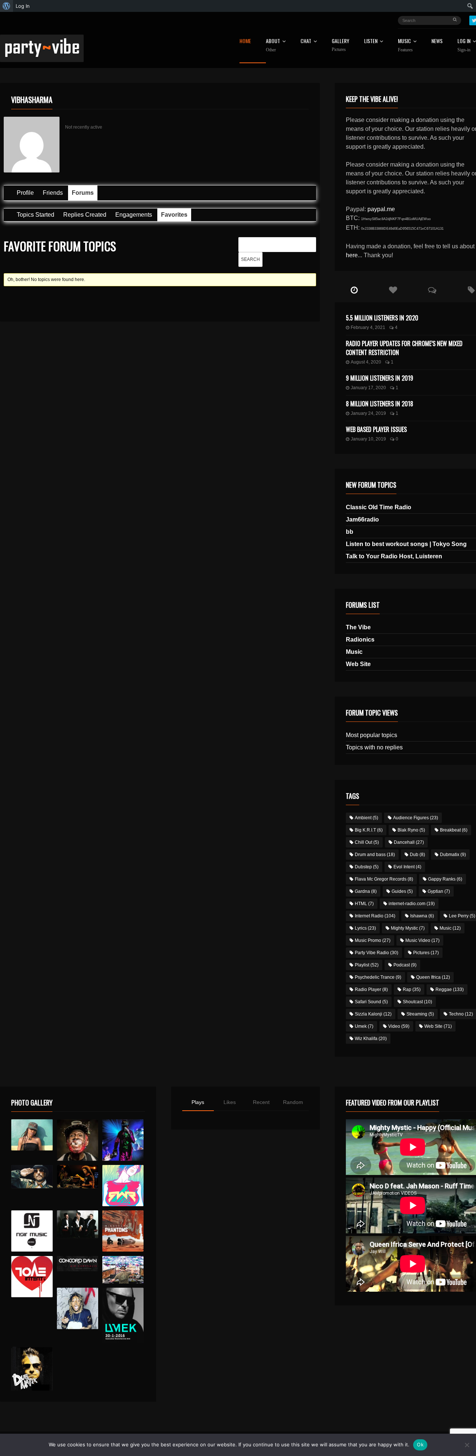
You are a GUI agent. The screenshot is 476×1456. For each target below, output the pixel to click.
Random (293, 1102)
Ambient (366, 817)
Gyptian (439, 891)
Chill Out (367, 842)
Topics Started (35, 215)
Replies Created (84, 215)
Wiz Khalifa (371, 1038)
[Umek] (123, 1315)
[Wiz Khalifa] (77, 1308)
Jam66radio (362, 519)
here (352, 255)
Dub (417, 854)
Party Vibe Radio (376, 952)
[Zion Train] (77, 1176)
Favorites (174, 215)
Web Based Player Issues (376, 429)
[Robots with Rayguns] (123, 1185)
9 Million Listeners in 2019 (379, 378)
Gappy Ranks (445, 879)
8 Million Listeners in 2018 (379, 403)
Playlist (367, 965)
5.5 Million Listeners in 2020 (382, 317)
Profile (25, 193)
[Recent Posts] (354, 290)
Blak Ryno (411, 830)
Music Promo (372, 940)
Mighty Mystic (408, 928)
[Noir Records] (31, 1231)
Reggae (449, 989)
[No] (466, 1445)
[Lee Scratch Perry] (77, 1139)
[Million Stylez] (31, 1176)
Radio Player (371, 989)
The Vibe (358, 627)
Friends (53, 193)
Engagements (133, 215)
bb (349, 532)
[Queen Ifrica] (31, 1134)
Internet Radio (375, 916)
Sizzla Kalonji (373, 1014)
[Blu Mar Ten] (77, 1224)
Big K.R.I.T (369, 830)
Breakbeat (453, 830)
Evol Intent (407, 866)
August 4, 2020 (366, 362)
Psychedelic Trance (378, 977)
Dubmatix (453, 854)
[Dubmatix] (31, 1369)
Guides (402, 891)
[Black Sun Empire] (123, 1231)
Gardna (366, 891)
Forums (83, 193)
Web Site (358, 664)
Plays (198, 1102)
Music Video (422, 940)
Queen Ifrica (433, 977)
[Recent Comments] (432, 290)
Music (354, 652)
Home (245, 41)
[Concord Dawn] (77, 1264)
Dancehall (409, 842)
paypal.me (381, 209)
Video (398, 1026)
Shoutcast (417, 1001)
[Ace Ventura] (123, 1270)
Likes (229, 1102)
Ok (420, 1444)
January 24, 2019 (368, 413)
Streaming (420, 1014)
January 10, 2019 (368, 439)
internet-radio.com (412, 903)
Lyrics (365, 928)
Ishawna (422, 916)
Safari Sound (371, 1001)
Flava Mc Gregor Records (384, 879)
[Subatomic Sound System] (123, 1139)
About (273, 45)
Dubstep (367, 866)
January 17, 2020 (368, 387)
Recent (261, 1102)
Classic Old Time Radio (378, 507)
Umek (364, 1026)
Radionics (360, 639)
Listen (370, 41)
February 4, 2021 (368, 327)
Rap (412, 989)
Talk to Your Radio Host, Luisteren (394, 556)
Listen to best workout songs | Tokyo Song (406, 544)
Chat (305, 41)
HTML (364, 903)
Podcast (404, 965)
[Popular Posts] (393, 290)
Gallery (340, 45)
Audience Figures (415, 817)
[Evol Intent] (31, 1276)
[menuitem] (6, 6)
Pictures (426, 952)
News (437, 41)
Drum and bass (375, 854)
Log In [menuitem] (23, 6)
